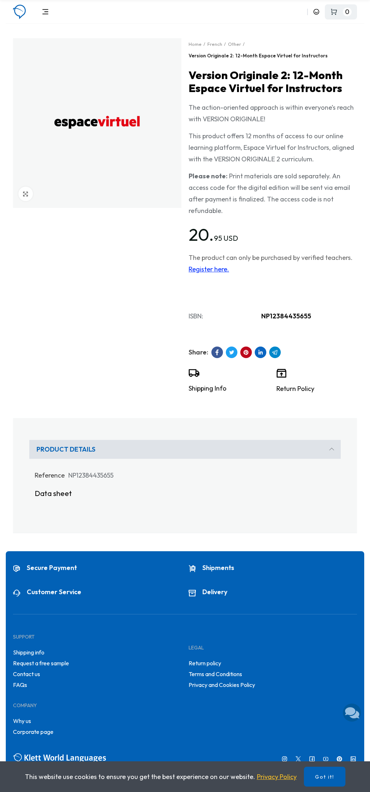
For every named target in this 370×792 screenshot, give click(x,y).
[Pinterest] (339, 759)
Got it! (324, 777)
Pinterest (246, 352)
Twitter (231, 352)
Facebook (217, 352)
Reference (50, 475)
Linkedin (260, 352)
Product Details (65, 449)
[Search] (300, 12)
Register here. (209, 269)
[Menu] (45, 11)
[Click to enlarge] (25, 194)
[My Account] (316, 11)
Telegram (275, 352)
